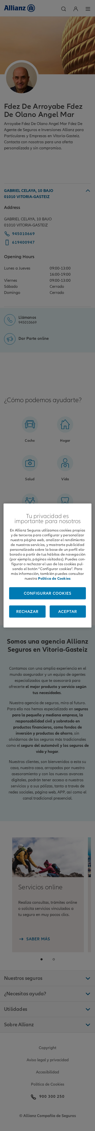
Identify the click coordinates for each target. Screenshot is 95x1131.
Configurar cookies (47, 593)
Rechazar (27, 611)
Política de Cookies (54, 578)
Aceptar (67, 611)
